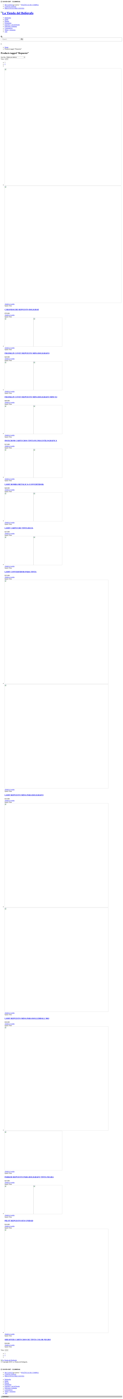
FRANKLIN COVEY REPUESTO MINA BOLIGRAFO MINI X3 (31, 397)
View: (3, 59)
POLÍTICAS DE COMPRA (30, 5)
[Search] (21, 39)
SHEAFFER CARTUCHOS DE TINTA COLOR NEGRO (28, 1340)
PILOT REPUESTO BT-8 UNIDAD (19, 1221)
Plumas (7, 21)
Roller (6, 19)
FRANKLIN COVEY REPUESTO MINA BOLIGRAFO (27, 353)
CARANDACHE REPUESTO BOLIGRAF (22, 310)
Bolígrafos (8, 18)
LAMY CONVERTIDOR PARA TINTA (20, 572)
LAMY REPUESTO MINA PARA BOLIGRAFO (24, 795)
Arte (6, 31)
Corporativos (8, 28)
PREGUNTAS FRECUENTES (14, 8)
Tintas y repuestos (10, 30)
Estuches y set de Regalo (12, 25)
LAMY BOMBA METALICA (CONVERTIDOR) (24, 484)
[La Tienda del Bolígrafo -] (17, 13)
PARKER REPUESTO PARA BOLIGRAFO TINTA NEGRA (29, 1177)
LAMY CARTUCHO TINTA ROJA (19, 528)
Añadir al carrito (10, 304)
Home (6, 47)
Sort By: (3, 57)
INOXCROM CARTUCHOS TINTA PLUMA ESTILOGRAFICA (31, 441)
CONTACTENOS (10, 6)
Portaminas (8, 23)
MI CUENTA (9, 5)
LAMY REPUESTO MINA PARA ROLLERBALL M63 (27, 1018)
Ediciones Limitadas (11, 26)
